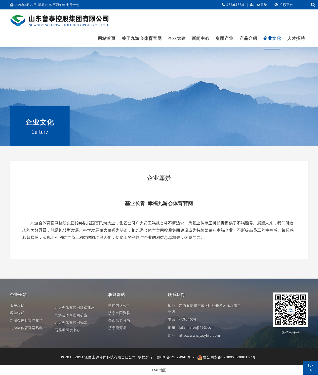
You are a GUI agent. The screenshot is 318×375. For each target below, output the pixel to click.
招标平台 (286, 5)
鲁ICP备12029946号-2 (176, 357)
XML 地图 (159, 370)
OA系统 (261, 5)
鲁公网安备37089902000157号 (229, 357)
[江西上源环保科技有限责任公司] (59, 21)
